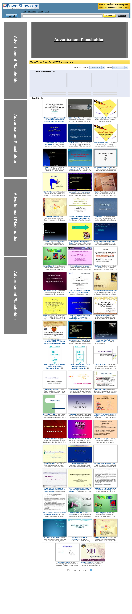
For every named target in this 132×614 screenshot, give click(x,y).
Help (24, 12)
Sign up (40, 12)
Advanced (122, 16)
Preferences (32, 12)
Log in (47, 12)
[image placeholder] (49, 80)
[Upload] (11, 16)
